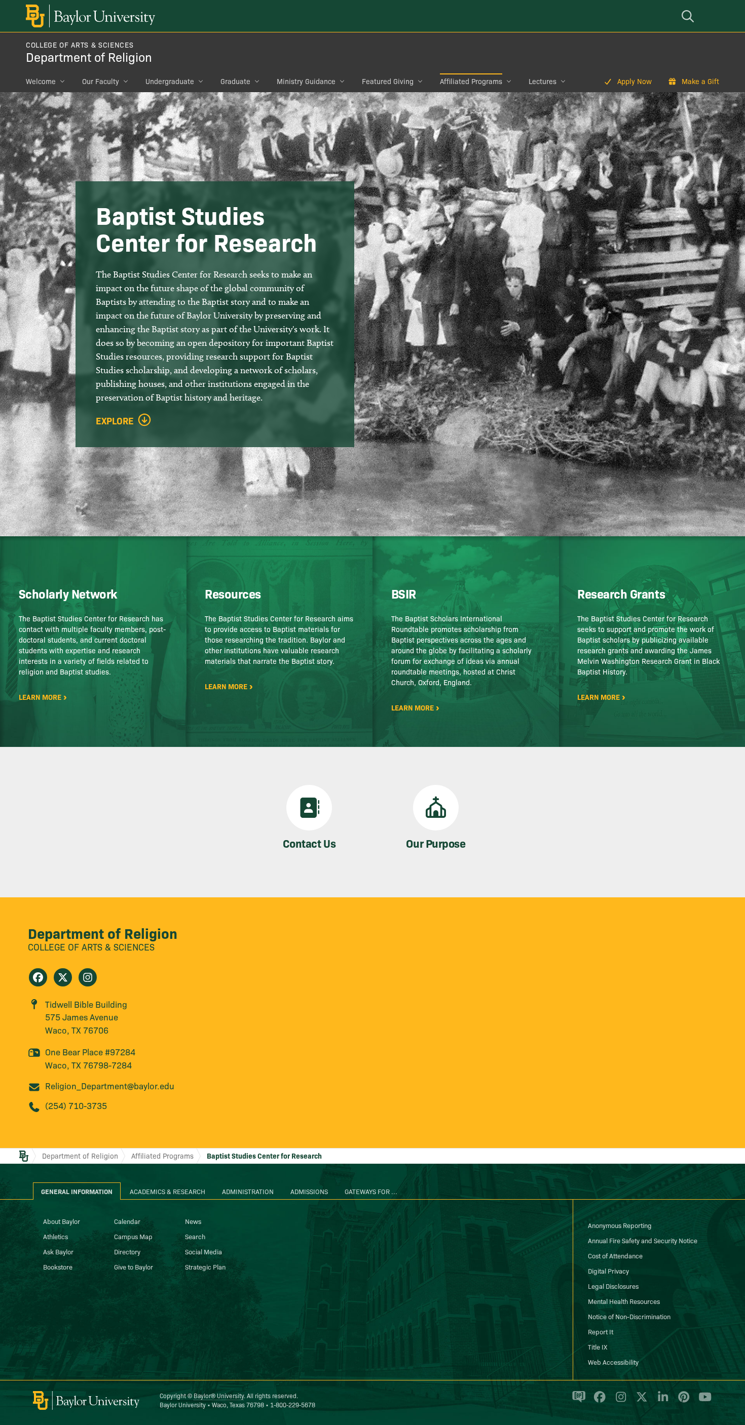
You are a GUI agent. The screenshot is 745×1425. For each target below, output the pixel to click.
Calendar (127, 1220)
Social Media (203, 1251)
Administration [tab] (248, 1191)
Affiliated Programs (471, 81)
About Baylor (61, 1220)
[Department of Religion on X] (63, 977)
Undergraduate (169, 81)
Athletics (55, 1236)
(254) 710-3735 (76, 1105)
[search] (689, 16)
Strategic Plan (205, 1266)
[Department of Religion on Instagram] (88, 977)
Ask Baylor (58, 1251)
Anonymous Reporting (620, 1225)
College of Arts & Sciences (79, 44)
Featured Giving (388, 81)
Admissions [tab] (309, 1191)
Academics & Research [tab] (167, 1191)
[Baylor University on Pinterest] (682, 1401)
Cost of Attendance (615, 1255)
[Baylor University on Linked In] (661, 1401)
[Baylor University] (89, 16)
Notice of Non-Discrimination (629, 1316)
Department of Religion (89, 56)
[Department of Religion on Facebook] (38, 977)
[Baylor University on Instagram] (619, 1401)
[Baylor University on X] (639, 1401)
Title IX (597, 1346)
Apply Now (634, 81)
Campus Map (133, 1236)
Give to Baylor (133, 1266)
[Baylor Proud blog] (577, 1401)
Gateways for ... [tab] (371, 1191)
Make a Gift (700, 81)
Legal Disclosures (613, 1285)
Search (195, 1236)
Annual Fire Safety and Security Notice (642, 1240)
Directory (127, 1251)
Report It (600, 1331)
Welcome (41, 81)
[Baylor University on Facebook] (597, 1401)
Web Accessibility (613, 1361)
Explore (115, 421)
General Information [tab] (77, 1191)
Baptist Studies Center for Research (264, 1156)
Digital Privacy (608, 1270)
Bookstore (57, 1266)
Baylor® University (219, 1395)
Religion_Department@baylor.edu (109, 1085)
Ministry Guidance (306, 81)
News (193, 1220)
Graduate (235, 81)
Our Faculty (100, 81)
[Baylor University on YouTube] (702, 1401)
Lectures (542, 81)
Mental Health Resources (624, 1300)
